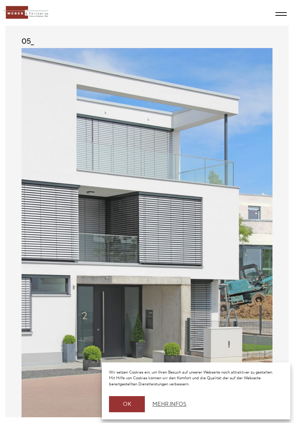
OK (127, 404)
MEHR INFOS (168, 404)
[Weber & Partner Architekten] (24, 12)
